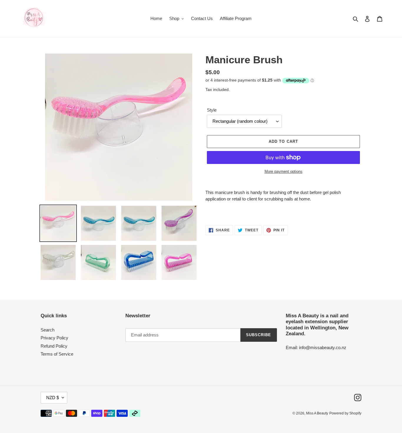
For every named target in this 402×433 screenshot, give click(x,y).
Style (212, 109)
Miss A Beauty (317, 413)
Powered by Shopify (345, 413)
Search (47, 329)
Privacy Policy (54, 337)
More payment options (284, 171)
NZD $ (52, 397)
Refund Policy (54, 346)
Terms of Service (57, 353)
